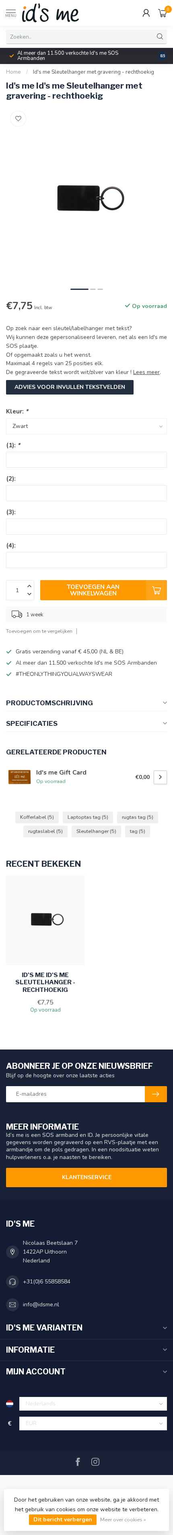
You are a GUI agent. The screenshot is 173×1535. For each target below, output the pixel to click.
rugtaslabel (45, 831)
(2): (11, 478)
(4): (11, 545)
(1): (13, 445)
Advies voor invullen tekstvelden (69, 387)
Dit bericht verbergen (62, 1519)
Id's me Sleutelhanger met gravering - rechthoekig (93, 72)
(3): (11, 512)
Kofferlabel (37, 817)
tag (137, 831)
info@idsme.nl (41, 1304)
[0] (162, 13)
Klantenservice (86, 1177)
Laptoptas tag (88, 817)
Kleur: (17, 411)
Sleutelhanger (96, 831)
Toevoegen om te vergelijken (39, 631)
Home (13, 72)
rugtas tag (137, 817)
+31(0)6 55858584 (46, 1281)
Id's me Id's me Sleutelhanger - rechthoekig (45, 982)
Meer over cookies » (123, 1519)
